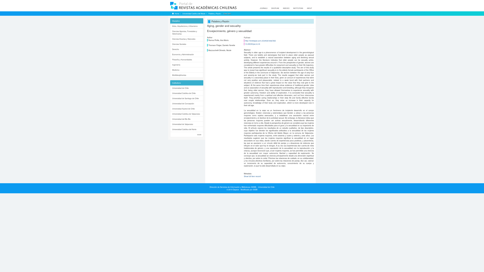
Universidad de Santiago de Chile (185, 98)
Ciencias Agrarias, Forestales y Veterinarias (184, 32)
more (199, 134)
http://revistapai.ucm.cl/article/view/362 (260, 40)
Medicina (175, 70)
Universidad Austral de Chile (183, 108)
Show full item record (252, 176)
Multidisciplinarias (179, 75)
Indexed (286, 8)
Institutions (298, 8)
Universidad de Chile (180, 88)
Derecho (175, 49)
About (309, 8)
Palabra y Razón (214, 13)
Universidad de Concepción (183, 103)
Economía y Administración (183, 54)
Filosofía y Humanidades (182, 59)
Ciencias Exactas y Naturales (183, 39)
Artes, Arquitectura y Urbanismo (185, 26)
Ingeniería (176, 64)
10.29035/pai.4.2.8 (252, 44)
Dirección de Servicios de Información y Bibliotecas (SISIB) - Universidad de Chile (242, 187)
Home (177, 13)
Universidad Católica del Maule (193, 13)
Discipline (275, 8)
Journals (263, 8)
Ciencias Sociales (179, 44)
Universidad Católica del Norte (184, 129)
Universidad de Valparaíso (182, 124)
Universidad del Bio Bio (181, 119)
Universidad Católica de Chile (184, 93)
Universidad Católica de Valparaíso (186, 114)
